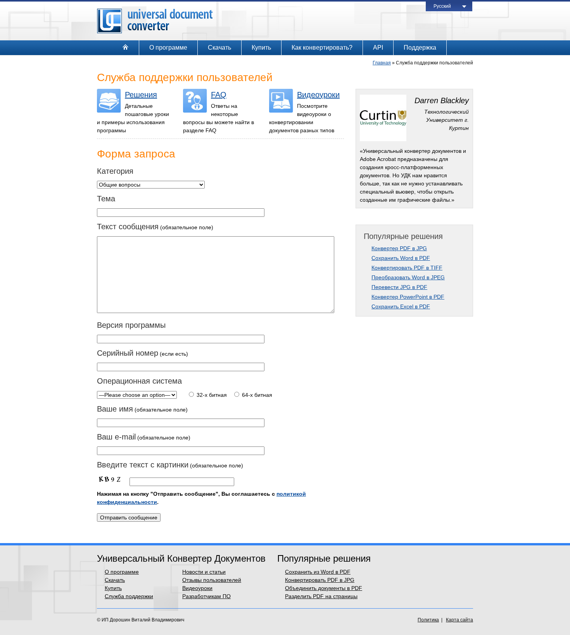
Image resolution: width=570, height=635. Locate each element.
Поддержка (420, 47)
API (378, 47)
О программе (168, 47)
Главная (382, 63)
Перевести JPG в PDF (399, 287)
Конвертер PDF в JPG (399, 248)
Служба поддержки (129, 596)
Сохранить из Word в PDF (318, 572)
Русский (442, 6)
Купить (261, 47)
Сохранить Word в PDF (400, 258)
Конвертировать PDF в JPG (319, 580)
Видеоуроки (318, 94)
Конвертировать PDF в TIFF (406, 268)
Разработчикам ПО (206, 596)
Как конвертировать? (322, 47)
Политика (428, 620)
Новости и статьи (204, 572)
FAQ (218, 94)
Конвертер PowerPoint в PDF (407, 297)
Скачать (219, 47)
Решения (141, 94)
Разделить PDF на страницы (321, 596)
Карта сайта (459, 620)
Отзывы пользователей (211, 580)
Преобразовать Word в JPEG (408, 277)
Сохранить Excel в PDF (400, 306)
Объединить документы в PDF (323, 588)
